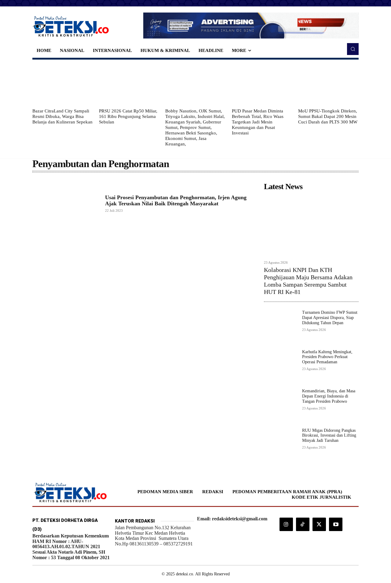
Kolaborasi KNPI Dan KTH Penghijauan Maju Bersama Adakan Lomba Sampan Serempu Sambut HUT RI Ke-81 (308, 280)
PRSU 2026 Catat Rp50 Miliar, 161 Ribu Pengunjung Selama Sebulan (128, 116)
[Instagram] (286, 524)
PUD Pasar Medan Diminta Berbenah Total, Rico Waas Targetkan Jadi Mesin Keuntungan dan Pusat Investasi (257, 121)
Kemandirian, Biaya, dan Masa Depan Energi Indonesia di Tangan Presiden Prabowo (328, 396)
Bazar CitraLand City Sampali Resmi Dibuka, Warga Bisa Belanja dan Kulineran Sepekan (62, 116)
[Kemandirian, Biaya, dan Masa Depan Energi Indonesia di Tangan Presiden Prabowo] (280, 405)
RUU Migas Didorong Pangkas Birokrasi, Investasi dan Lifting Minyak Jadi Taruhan (329, 435)
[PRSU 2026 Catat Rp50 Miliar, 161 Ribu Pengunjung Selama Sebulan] (129, 84)
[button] (353, 49)
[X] (319, 524)
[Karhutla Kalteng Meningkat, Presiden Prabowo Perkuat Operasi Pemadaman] (280, 366)
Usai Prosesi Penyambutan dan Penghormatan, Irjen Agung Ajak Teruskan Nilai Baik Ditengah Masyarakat (176, 200)
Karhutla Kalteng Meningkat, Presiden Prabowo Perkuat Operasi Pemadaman (327, 357)
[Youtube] (335, 524)
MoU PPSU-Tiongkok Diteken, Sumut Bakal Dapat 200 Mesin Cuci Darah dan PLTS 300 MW (327, 116)
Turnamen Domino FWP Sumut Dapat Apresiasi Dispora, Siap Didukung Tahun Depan (329, 317)
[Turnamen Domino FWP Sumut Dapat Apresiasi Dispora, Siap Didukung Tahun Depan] (280, 326)
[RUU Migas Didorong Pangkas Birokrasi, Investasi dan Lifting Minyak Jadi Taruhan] (280, 444)
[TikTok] (302, 524)
